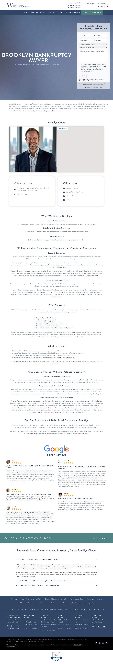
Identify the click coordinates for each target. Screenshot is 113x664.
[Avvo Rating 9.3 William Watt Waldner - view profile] (56, 661)
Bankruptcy (51, 12)
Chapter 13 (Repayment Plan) (56, 280)
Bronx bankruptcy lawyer (51, 412)
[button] (105, 12)
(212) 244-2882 (15, 626)
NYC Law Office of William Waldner (38, 639)
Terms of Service (92, 80)
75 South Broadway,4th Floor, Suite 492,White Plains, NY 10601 (31, 622)
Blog (61, 12)
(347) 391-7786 (66, 628)
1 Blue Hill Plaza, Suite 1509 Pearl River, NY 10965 (98, 622)
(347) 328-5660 (22, 431)
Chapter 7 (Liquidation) (56, 253)
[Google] (107, 6)
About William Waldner (37, 12)
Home (26, 12)
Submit (83, 76)
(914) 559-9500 (33, 628)
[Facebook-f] (99, 6)
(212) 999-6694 (14, 628)
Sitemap (42, 641)
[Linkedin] (102, 6)
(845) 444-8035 (101, 627)
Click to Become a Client (73, 12)
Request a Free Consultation (91, 12)
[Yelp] (104, 6)
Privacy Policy (82, 80)
